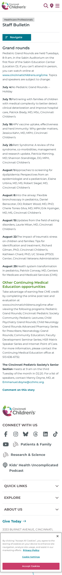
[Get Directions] (52, 5)
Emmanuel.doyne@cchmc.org (23, 382)
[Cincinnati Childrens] (31, 411)
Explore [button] (12, 498)
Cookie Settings (31, 557)
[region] (31, 552)
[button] (46, 5)
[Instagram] (15, 434)
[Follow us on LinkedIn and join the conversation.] (45, 434)
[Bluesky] (25, 434)
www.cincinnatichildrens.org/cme (25, 75)
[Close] (57, 536)
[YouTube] (5, 444)
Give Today (11, 521)
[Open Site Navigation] (57, 5)
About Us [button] (13, 509)
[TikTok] (55, 434)
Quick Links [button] (15, 486)
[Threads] (35, 434)
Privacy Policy (31, 550)
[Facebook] (5, 434)
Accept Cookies (31, 566)
